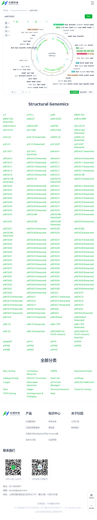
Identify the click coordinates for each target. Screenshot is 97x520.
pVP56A (30, 345)
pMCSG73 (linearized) (12, 300)
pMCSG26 (7, 198)
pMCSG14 (7, 170)
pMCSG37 (7, 228)
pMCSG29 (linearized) (84, 202)
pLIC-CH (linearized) (35, 144)
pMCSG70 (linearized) (12, 296)
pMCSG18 (7, 174)
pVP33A (77, 341)
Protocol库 (53, 433)
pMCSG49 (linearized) (36, 252)
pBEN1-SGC (79, 114)
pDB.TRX (54, 125)
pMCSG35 (7, 221)
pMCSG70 (78, 292)
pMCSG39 (55, 232)
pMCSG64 (55, 280)
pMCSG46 (7, 248)
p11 (4, 114)
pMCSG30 (7, 206)
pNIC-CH (7, 324)
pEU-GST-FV (79, 125)
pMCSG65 (7, 284)
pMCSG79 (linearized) (12, 309)
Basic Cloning (9, 371)
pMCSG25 (55, 194)
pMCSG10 (7, 162)
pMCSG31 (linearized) (84, 206)
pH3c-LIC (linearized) (36, 137)
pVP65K (77, 345)
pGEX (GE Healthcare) (84, 382)
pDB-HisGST (56, 118)
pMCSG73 (78, 296)
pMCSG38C (79, 228)
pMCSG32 (7, 210)
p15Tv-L (30, 114)
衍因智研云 (31, 421)
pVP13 (30, 341)
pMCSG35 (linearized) (84, 221)
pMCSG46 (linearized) (36, 248)
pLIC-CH (6, 144)
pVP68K (6, 349)
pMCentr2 (7, 158)
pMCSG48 (55, 248)
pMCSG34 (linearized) (84, 214)
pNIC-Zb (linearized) (36, 331)
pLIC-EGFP (55, 144)
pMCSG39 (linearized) (84, 232)
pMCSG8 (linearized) (36, 313)
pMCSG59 (7, 272)
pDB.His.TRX (32, 125)
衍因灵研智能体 (33, 427)
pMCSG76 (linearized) (12, 304)
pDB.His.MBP (80, 118)
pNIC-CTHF (55, 324)
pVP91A (54, 349)
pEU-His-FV (8, 130)
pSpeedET (7, 341)
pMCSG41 (55, 239)
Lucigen (6, 382)
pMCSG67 (7, 288)
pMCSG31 (55, 206)
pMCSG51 (7, 256)
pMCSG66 (55, 284)
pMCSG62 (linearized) (84, 276)
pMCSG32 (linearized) (36, 210)
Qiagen (30, 389)
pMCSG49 (7, 252)
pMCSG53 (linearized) (36, 260)
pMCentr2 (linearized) (36, 158)
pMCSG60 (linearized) (84, 272)
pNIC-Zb (6, 331)
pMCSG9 (54, 313)
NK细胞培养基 (53, 503)
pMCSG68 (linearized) (84, 288)
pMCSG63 (7, 280)
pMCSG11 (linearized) (84, 162)
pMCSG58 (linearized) (84, 268)
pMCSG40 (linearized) (36, 239)
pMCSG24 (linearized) (36, 194)
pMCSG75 (31, 300)
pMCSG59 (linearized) (36, 272)
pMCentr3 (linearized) (84, 158)
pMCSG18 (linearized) (36, 174)
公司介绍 (75, 421)
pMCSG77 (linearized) (60, 304)
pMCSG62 (55, 276)
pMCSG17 (55, 170)
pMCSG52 (55, 256)
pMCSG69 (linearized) (36, 292)
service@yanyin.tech (18, 490)
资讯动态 (52, 421)
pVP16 (53, 341)
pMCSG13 (55, 166)
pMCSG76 (78, 300)
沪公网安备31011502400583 (26, 507)
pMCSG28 (7, 202)
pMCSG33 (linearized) (84, 210)
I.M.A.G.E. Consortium (36, 378)
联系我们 (75, 427)
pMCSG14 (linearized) (36, 170)
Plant (5, 389)
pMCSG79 (78, 304)
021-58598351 (15, 486)
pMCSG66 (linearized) (84, 284)
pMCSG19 (55, 174)
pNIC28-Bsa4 (56, 317)
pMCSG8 (54, 309)
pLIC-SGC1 (7, 151)
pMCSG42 (7, 243)
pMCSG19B (79, 174)
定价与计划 (31, 439)
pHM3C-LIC (56, 137)
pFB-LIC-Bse (56, 130)
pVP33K (6, 345)
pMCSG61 (7, 276)
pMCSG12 (7, 166)
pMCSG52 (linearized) (84, 256)
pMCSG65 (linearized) (36, 284)
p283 (53, 114)
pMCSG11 (55, 162)
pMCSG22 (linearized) (36, 190)
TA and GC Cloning (82, 389)
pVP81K (30, 349)
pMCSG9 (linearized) (83, 313)
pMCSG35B (32, 221)
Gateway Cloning (10, 378)
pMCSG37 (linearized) (36, 228)
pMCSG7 (54, 292)
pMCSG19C (32, 178)
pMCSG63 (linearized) (36, 280)
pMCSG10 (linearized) (36, 162)
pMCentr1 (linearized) (84, 151)
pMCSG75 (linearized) (60, 300)
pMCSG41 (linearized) (84, 239)
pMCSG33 (55, 210)
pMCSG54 (55, 260)
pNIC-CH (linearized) (36, 324)
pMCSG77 (31, 304)
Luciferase (79, 378)
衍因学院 (52, 439)
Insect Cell (55, 378)
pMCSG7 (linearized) (36, 309)
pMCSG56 (55, 264)
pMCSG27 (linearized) (84, 198)
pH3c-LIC (7, 137)
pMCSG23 (55, 190)
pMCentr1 (55, 151)
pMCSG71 (31, 296)
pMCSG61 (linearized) (36, 276)
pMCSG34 (7, 214)
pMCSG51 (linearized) (36, 256)
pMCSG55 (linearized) (36, 264)
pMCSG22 (7, 190)
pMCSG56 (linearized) (84, 264)
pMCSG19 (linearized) (84, 178)
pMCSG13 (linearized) (84, 166)
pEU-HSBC (31, 130)
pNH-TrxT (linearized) (36, 317)
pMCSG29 (55, 202)
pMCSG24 (7, 194)
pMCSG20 (7, 185)
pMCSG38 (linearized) (36, 232)
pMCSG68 (55, 288)
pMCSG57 (7, 268)
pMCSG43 (55, 243)
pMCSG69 (7, 292)
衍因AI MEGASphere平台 (37, 433)
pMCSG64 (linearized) (84, 280)
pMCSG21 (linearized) (84, 185)
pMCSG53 (7, 260)
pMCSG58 (55, 268)
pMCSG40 (7, 239)
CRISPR (54, 371)
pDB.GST (31, 118)
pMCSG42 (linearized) (36, 243)
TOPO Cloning (9, 393)
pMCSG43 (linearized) (84, 243)
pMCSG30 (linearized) (36, 206)
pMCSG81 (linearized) (12, 313)
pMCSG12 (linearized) (36, 166)
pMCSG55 (7, 264)
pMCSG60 (55, 272)
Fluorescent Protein (83, 371)
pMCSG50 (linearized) (84, 252)
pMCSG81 (78, 309)
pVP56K (54, 345)
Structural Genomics (19, 10)
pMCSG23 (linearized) (84, 190)
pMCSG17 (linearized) (84, 170)
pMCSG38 (55, 228)
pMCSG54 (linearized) (84, 260)
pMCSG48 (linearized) (84, 248)
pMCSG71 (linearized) (60, 296)
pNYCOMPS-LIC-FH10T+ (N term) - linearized (82, 334)
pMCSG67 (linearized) (36, 288)
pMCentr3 (55, 158)
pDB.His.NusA (9, 125)
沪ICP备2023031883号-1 (51, 507)
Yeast (53, 393)
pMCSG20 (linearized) (36, 185)
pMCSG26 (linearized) (36, 198)
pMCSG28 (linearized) (36, 202)
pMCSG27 (55, 198)
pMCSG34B (32, 214)
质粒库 (5, 10)
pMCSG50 (55, 252)
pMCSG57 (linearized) (36, 268)
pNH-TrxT (7, 317)
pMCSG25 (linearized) (84, 194)
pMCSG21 (55, 185)
